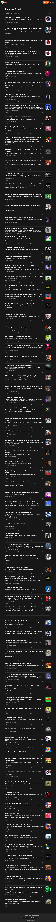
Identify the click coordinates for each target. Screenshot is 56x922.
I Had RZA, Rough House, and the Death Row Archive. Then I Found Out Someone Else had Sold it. (23, 581)
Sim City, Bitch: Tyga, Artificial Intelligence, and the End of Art (24, 276)
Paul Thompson (14, 35)
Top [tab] (11, 13)
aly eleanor (12, 635)
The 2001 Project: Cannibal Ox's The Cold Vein (19, 674)
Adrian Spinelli (12, 456)
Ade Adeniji (11, 271)
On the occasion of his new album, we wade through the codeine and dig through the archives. (23, 348)
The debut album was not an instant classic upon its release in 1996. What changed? (23, 559)
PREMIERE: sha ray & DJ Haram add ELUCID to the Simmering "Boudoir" (23, 150)
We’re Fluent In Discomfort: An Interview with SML (20, 607)
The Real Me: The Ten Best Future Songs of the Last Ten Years (24, 345)
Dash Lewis (13, 298)
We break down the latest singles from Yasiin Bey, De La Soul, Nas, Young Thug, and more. (23, 74)
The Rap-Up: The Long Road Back (15, 71)
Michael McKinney (13, 222)
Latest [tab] (7, 13)
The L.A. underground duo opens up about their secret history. (21, 837)
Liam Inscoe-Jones (13, 445)
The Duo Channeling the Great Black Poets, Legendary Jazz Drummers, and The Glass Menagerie (23, 29)
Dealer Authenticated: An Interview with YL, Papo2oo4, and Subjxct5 (23, 419)
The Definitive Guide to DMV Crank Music (18, 824)
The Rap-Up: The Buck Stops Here (15, 640)
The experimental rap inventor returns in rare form (18, 463)
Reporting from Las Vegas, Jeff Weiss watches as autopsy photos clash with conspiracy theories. (24, 97)
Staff (10, 538)
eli (11, 829)
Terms (30, 915)
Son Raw (10, 562)
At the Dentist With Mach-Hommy (15, 899)
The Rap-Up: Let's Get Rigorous (14, 247)
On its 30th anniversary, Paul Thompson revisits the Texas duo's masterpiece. (21, 306)
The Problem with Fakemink (13, 876)
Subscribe (46, 2)
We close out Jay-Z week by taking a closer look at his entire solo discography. (21, 536)
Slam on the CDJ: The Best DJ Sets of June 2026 (20, 502)
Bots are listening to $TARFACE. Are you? (15, 278)
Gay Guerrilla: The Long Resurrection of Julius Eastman (22, 440)
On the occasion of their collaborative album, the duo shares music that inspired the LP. (23, 689)
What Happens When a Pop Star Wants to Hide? (20, 327)
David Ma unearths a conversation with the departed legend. (20, 474)
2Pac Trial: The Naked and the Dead (16, 94)
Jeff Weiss (15, 22)
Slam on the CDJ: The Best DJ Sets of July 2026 (19, 217)
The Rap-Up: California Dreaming (15, 314)
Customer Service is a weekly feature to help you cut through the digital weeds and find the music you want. (23, 367)
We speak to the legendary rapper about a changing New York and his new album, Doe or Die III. (24, 739)
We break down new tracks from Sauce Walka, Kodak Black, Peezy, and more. (23, 643)
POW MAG (11, 212)
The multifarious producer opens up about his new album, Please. (21, 338)
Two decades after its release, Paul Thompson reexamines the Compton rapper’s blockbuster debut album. (23, 54)
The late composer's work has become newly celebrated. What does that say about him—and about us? (24, 442)
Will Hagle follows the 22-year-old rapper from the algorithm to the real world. (23, 239)
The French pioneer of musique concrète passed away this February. (22, 633)
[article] (28, 21)
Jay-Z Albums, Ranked (12, 533)
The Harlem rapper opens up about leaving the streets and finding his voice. (24, 296)
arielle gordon (12, 46)
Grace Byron (12, 496)
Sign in (52, 2)
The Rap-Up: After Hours (12, 792)
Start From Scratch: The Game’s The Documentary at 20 (22, 51)
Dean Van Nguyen (15, 838)
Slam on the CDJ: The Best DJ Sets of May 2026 (19, 844)
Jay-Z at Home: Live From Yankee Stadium (18, 512)
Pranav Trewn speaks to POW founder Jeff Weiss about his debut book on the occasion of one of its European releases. (23, 378)
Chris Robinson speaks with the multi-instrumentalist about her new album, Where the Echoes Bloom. (24, 666)
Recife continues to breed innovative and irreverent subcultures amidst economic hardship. (23, 655)
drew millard (14, 871)
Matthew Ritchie (13, 818)
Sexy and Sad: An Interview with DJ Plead (18, 336)
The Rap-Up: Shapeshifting (13, 587)
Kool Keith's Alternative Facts (14, 461)
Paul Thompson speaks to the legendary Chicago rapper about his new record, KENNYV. (23, 773)
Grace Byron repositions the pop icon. (14, 494)
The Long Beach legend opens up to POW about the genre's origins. (22, 269)
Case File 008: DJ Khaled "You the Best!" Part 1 (19, 286)
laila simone (12, 808)
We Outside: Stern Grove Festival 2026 (17, 482)
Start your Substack (25, 917)
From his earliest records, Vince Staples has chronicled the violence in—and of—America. (24, 805)
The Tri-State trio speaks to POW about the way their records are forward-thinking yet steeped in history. (23, 423)
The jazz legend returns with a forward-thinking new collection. (21, 433)
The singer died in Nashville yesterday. (14, 44)
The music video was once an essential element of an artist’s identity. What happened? (24, 129)
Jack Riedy (11, 144)
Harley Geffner (12, 318)
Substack (22, 920)
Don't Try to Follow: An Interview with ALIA (18, 663)
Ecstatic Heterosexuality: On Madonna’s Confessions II (22, 492)
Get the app (33, 917)
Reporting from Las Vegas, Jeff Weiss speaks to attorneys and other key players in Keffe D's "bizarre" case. (23, 165)
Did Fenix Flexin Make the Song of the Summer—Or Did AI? (23, 708)
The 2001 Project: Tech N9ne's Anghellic (17, 865)
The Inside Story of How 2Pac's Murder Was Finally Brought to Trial (24, 161)
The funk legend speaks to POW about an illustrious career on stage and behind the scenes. (23, 141)
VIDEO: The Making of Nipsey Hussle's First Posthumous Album (22, 206)
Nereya (10, 612)
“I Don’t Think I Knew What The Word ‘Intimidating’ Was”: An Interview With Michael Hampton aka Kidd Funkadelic (23, 138)
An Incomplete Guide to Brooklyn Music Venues (19, 748)
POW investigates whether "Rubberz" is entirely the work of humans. (22, 710)
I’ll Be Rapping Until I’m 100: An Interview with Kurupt (21, 105)
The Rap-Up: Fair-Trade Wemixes (15, 523)
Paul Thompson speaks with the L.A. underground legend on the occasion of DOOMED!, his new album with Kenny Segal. (24, 197)
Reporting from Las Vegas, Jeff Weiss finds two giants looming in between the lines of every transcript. (23, 20)
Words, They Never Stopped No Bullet (16, 803)
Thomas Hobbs (14, 110)
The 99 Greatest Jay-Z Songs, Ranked (16, 567)
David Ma (13, 476)
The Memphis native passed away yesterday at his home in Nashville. (22, 730)
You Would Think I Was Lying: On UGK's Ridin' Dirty (20, 304)
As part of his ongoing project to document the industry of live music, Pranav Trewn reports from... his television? (22, 186)
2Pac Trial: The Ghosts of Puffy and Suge (17, 17)
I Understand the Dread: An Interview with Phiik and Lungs (23, 596)
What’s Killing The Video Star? (14, 127)
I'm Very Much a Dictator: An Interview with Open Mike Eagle (23, 194)
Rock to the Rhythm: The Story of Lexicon (17, 835)
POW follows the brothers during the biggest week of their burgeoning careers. (23, 86)
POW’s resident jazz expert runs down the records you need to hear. (22, 64)
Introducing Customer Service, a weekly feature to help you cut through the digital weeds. (24, 784)
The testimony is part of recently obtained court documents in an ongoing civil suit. (23, 389)
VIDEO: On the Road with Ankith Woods (17, 237)
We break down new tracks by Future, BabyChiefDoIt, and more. (21, 589)
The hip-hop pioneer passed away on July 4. (16, 258)
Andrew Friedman (15, 679)
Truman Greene (12, 753)
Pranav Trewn (12, 189)
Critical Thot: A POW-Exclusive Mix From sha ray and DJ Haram (22, 686)
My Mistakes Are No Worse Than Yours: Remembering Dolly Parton (23, 41)
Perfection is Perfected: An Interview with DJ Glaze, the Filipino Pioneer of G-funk (22, 266)
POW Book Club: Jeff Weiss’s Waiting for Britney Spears (22, 376)
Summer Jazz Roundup (12, 62)
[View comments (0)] (19, 24)
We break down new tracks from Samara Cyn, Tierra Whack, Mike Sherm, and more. (23, 720)
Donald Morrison (13, 251)
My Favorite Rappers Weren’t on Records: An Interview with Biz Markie (24, 471)
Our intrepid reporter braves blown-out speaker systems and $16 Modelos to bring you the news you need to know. (24, 750)
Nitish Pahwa (12, 894)
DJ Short (11, 260)
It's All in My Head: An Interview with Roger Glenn (20, 431)
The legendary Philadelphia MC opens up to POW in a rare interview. (22, 358)
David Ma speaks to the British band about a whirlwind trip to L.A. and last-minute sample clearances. (24, 763)
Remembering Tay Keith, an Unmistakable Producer (21, 728)
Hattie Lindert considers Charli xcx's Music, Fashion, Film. (19, 329)
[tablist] (12, 13)
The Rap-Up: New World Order (14, 397)
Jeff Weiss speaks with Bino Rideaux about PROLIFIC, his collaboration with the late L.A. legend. (24, 209)
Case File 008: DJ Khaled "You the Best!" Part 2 (19, 228)
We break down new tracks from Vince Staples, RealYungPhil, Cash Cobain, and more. (24, 795)
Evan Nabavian (12, 465)
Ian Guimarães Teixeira (14, 658)
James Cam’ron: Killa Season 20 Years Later (18, 408)
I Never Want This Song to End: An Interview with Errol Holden (24, 294)
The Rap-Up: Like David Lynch (14, 173)
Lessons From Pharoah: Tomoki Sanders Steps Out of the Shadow (22, 451)
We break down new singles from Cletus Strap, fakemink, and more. (22, 249)
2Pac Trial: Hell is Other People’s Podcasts (18, 116)
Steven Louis (12, 178)
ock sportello (12, 280)
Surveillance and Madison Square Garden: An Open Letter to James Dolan (23, 888)
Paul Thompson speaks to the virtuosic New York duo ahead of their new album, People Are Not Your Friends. (23, 599)
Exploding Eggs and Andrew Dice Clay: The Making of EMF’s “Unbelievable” (23, 759)
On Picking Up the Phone (12, 813)
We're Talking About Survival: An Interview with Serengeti (23, 771)
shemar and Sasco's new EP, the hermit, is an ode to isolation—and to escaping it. (22, 32)
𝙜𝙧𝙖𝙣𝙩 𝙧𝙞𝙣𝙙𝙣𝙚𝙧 (14, 711)
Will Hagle (11, 241)
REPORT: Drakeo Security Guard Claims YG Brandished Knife (23, 386)
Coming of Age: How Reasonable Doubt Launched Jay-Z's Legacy (22, 556)
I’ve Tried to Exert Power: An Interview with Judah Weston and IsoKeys (24, 83)
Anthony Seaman (13, 76)
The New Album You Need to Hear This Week (18, 365)
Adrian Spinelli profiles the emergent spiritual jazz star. (19, 454)
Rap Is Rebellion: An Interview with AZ (16, 737)
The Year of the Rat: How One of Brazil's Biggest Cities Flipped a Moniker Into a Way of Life (24, 652)
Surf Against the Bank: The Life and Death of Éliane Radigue (23, 631)
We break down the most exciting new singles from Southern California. (23, 316)
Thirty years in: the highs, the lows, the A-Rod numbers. (19, 569)
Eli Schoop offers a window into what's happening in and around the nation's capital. (24, 827)
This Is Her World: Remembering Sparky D (18, 256)
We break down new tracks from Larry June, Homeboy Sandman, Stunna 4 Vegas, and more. (24, 525)
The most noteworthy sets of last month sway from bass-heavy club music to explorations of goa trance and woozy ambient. (24, 847)
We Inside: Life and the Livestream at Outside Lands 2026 (23, 184)
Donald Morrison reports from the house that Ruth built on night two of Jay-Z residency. (24, 515)
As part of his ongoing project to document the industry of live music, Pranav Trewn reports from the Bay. (22, 484)
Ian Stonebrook (14, 413)
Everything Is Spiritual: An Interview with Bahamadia (21, 356)
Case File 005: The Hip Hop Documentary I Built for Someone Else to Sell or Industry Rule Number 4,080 (23, 577)
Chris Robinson (12, 65)
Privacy (26, 915)
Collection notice (35, 915)
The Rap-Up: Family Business (14, 717)
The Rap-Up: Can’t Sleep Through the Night (18, 855)
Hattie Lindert (12, 330)
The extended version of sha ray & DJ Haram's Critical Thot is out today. (23, 153)
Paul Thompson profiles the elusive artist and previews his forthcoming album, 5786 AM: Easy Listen (23, 902)
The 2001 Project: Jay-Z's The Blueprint (17, 544)
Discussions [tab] (16, 13)
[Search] (49, 13)
